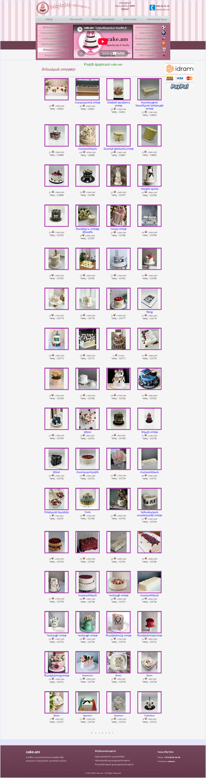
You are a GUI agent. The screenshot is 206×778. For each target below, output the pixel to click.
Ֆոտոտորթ (129, 19)
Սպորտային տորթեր (147, 27)
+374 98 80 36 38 (172, 757)
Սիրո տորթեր (147, 55)
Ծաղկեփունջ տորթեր (147, 38)
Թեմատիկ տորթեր (53, 27)
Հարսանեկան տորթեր (54, 33)
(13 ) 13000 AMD (149, 517)
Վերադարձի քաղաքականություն (112, 760)
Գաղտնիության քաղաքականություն (114, 764)
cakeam (171, 761)
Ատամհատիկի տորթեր (148, 50)
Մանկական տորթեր (53, 38)
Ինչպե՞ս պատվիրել (103, 19)
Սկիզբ (49, 19)
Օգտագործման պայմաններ (109, 756)
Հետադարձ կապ (157, 19)
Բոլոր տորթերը (54, 55)
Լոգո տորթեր (147, 33)
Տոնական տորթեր (53, 50)
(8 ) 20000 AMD (87, 234)
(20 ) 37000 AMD (118, 107)
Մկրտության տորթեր (53, 44)
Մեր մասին (76, 19)
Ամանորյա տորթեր (147, 44)
